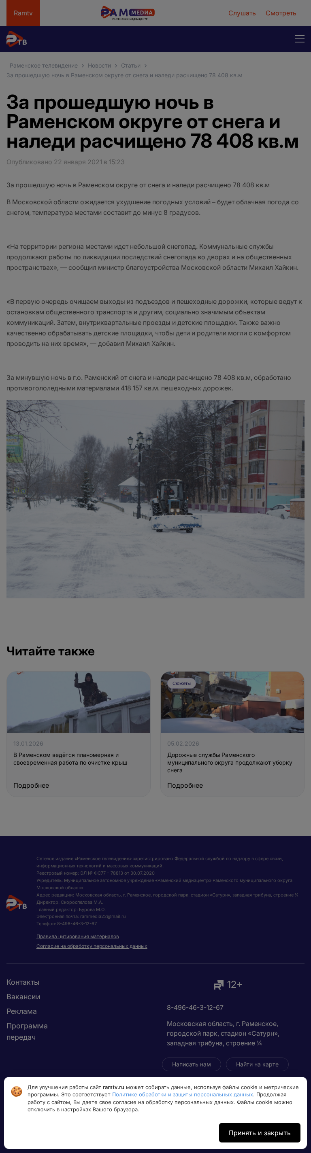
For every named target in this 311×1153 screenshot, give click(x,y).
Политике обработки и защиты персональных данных (182, 1094)
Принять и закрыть (260, 1133)
